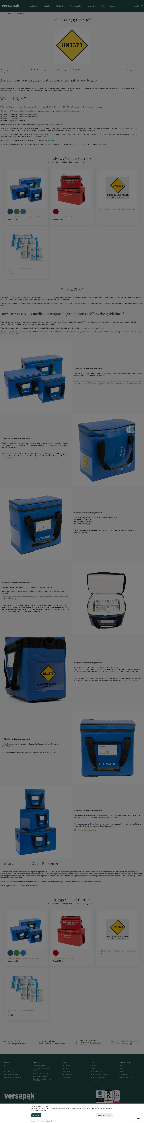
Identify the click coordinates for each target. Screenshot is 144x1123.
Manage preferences (104, 1115)
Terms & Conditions (47, 1121)
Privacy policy (35, 1121)
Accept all (36, 1115)
